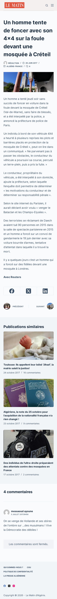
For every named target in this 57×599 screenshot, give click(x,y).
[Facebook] (12, 291)
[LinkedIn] (45, 291)
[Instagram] (14, 586)
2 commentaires (31, 474)
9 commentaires (31, 423)
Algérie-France (14, 66)
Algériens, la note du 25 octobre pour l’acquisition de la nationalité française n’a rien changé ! (27, 415)
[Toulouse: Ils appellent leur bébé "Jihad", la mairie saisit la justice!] (28, 345)
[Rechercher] (47, 5)
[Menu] (52, 5)
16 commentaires (31, 372)
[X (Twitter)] (28, 291)
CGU (29, 567)
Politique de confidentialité (18, 571)
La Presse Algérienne (14, 576)
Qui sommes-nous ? (13, 567)
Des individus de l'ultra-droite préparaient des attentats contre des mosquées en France (28, 466)
